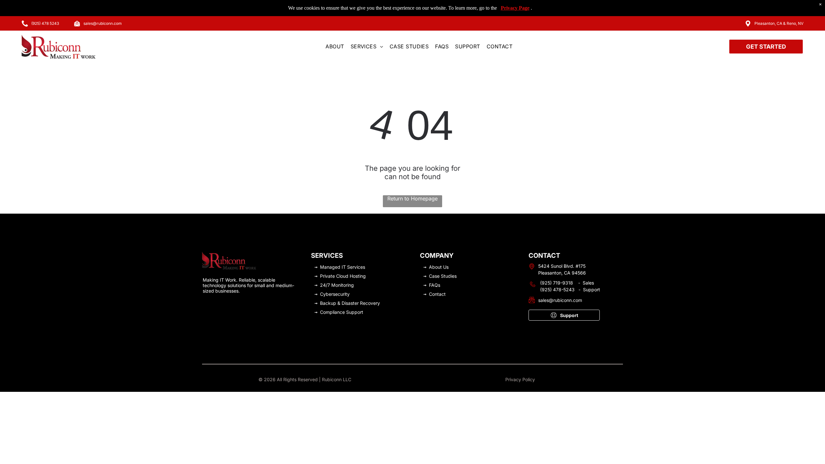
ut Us (443, 267)
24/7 (325, 285)
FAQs (434, 285)
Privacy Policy (520, 379)
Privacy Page (515, 8)
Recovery (370, 303)
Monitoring (342, 285)
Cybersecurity (335, 294)
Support (354, 312)
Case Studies (443, 276)
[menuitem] (334, 46)
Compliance (332, 312)
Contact (437, 294)
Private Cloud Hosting (343, 276)
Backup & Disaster (339, 303)
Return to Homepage (412, 198)
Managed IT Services (342, 267)
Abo (433, 267)
